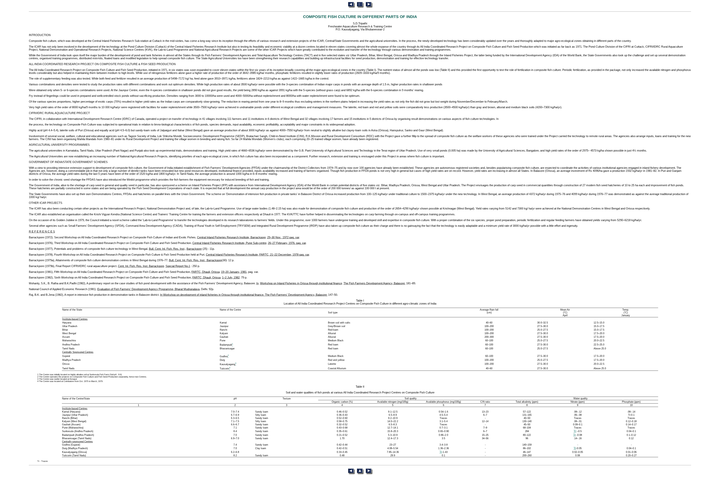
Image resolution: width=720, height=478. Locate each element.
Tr (575, 431)
